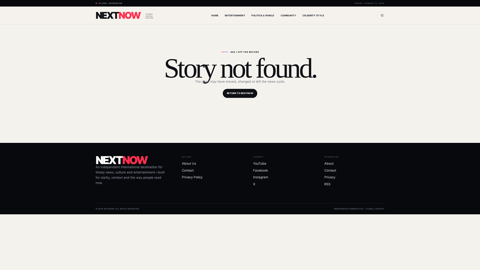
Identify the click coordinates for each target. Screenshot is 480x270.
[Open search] (380, 15)
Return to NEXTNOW (240, 93)
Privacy (329, 177)
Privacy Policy (192, 177)
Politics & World (262, 15)
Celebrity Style (313, 15)
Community (288, 15)
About (329, 163)
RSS (327, 184)
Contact (188, 170)
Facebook (260, 170)
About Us (189, 163)
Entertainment (235, 15)
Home (214, 15)
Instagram (260, 177)
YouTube (259, 163)
